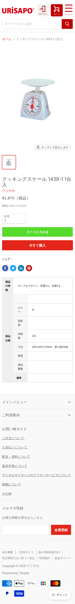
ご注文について (13, 438)
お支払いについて (15, 447)
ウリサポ (8, 191)
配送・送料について (16, 456)
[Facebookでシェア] (5, 268)
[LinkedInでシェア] (21, 268)
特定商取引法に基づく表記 (18, 558)
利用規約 (44, 558)
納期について (11, 484)
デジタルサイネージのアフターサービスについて (36, 475)
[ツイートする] (13, 268)
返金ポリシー (63, 558)
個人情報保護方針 (49, 552)
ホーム (6, 39)
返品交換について (14, 466)
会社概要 (7, 552)
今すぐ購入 (37, 245)
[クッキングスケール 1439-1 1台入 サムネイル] (9, 162)
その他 (6, 493)
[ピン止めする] (29, 268)
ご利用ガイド (26, 552)
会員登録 (61, 530)
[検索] (67, 24)
